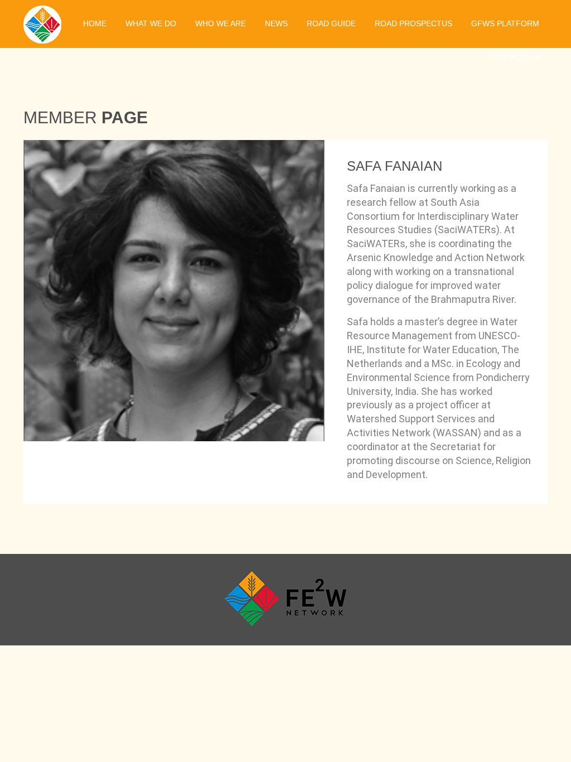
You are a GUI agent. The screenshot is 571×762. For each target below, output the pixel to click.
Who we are (220, 23)
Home (95, 23)
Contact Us (514, 56)
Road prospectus (413, 23)
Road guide (331, 23)
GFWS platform (505, 23)
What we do (150, 23)
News (276, 23)
